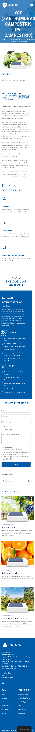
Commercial (8, 430)
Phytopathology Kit (7, 474)
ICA (20, 705)
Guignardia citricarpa (11, 573)
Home (3, 694)
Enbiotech (17, 730)
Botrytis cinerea (9, 527)
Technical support (10, 427)
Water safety (22, 709)
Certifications (5, 709)
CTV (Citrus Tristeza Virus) (14, 618)
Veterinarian (21, 717)
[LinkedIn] (2, 683)
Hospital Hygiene (23, 702)
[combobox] (4, 422)
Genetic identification (24, 698)
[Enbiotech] (10, 5)
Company (4, 698)
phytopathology (23, 694)
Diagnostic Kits (6, 705)
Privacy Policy (7, 447)
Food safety (21, 713)
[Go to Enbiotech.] (4, 39)
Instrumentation (6, 702)
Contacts (4, 713)
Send (16, 464)
